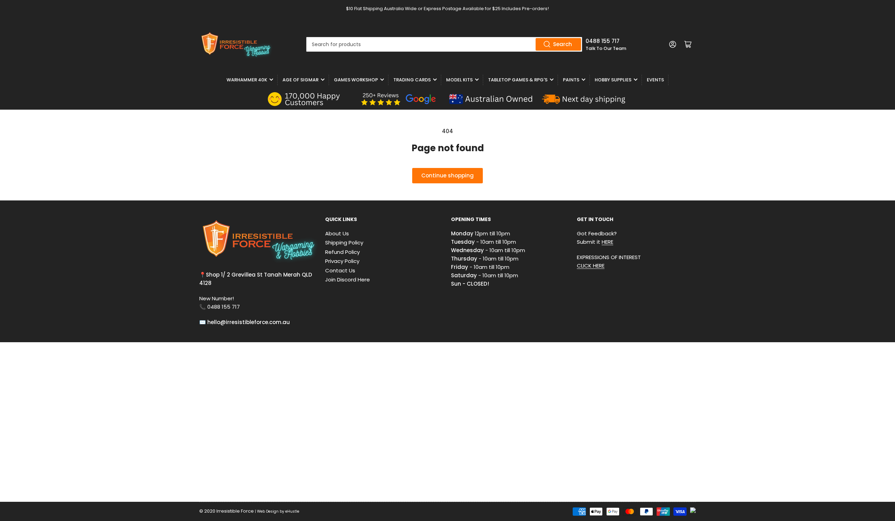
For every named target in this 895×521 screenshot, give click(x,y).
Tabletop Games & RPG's (517, 79)
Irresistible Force (235, 511)
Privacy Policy (342, 261)
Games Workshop (356, 79)
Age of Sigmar (300, 79)
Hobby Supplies (613, 79)
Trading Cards (412, 79)
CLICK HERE (590, 265)
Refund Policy (342, 252)
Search (562, 44)
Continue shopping (447, 175)
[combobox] (444, 44)
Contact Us (340, 270)
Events (655, 79)
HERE (607, 241)
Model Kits (459, 79)
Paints (571, 79)
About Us (337, 233)
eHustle (292, 511)
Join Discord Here (347, 279)
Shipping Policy (344, 242)
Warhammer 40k (247, 79)
